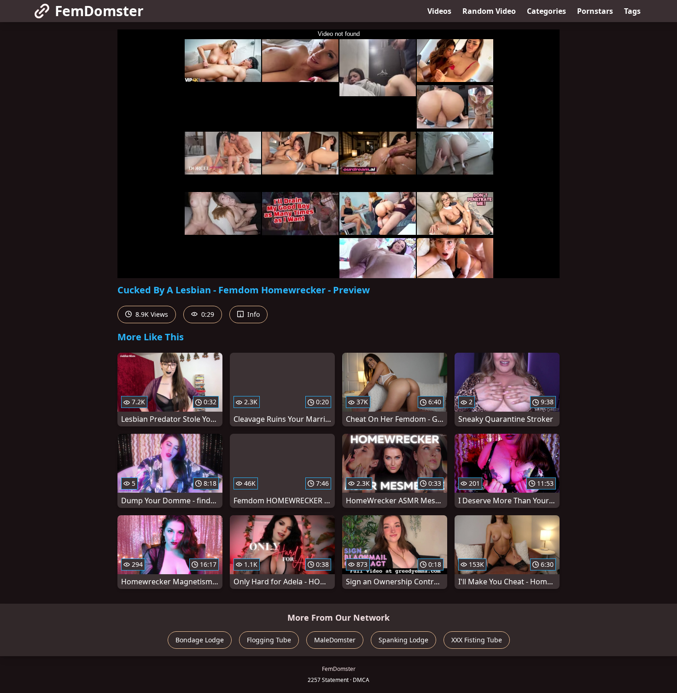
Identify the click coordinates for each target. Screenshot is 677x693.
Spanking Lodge (403, 639)
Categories (546, 11)
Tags (632, 11)
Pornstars (595, 11)
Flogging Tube (269, 639)
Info (252, 314)
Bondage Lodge (199, 639)
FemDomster (99, 10)
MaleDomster (335, 639)
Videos (439, 11)
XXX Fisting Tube (476, 639)
